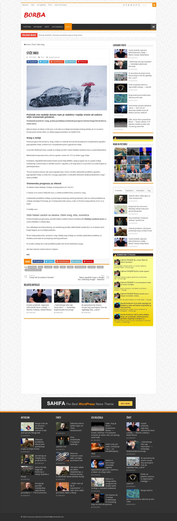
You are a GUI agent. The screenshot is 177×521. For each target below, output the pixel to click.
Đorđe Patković (127, 303)
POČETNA (27, 27)
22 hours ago (129, 267)
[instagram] (139, 5)
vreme (100, 267)
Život (50, 5)
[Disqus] (66, 358)
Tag (148, 190)
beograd (32, 267)
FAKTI (47, 27)
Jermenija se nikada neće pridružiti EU (40, 458)
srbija (70, 267)
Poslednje (118, 190)
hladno (48, 267)
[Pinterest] (131, 5)
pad (56, 267)
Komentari (140, 190)
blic (40, 267)
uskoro (92, 267)
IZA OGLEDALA (57, 27)
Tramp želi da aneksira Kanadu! (41, 276)
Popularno (129, 190)
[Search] (154, 5)
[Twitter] (129, 5)
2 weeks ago (132, 311)
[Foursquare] (136, 5)
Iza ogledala (41, 5)
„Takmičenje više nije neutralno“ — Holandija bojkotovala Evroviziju (64, 307)
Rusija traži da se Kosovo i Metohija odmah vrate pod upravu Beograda (138, 208)
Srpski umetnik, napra (46, 35)
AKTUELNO (38, 27)
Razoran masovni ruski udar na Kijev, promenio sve (76, 457)
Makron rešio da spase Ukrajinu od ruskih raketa (129, 299)
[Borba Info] (35, 15)
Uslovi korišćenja (60, 5)
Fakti (32, 5)
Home (28, 44)
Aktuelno (25, 5)
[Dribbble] (134, 5)
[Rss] (124, 5)
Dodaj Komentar (54, 57)
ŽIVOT (68, 27)
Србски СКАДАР (127, 260)
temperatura (80, 267)
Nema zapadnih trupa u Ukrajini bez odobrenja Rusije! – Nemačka (91, 278)
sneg (63, 267)
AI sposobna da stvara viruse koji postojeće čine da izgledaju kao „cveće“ (94, 307)
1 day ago (124, 290)
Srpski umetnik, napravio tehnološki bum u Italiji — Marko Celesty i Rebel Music (39, 307)
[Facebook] (126, 5)
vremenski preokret (33, 270)
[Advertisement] (107, 15)
